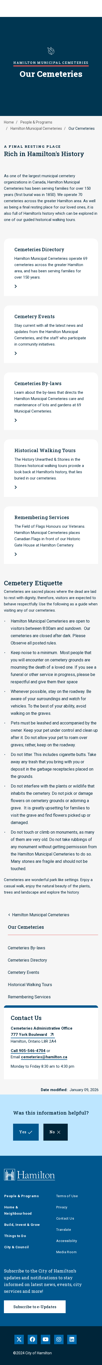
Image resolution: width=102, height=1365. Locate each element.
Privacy (61, 1207)
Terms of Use (67, 1196)
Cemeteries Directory (27, 960)
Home (9, 122)
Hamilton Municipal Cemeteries (36, 128)
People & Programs (36, 122)
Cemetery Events (23, 972)
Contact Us (65, 1218)
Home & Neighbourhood (18, 1210)
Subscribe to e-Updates (34, 1306)
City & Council (16, 1247)
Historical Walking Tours (30, 984)
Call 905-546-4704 (28, 1050)
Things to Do (15, 1236)
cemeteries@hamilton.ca (44, 1057)
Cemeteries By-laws (26, 947)
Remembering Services (29, 996)
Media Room (66, 1252)
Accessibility (66, 1241)
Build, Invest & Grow (22, 1225)
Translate (63, 1230)
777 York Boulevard (29, 1034)
